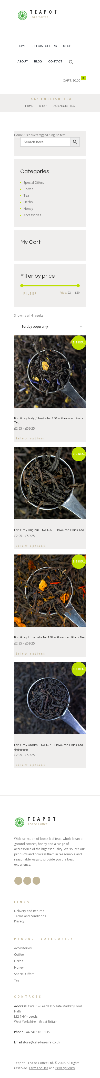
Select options (31, 438)
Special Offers (45, 46)
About (22, 61)
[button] (71, 63)
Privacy (19, 921)
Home (21, 46)
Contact (55, 61)
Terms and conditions (30, 916)
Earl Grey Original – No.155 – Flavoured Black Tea (49, 530)
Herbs (28, 202)
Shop (67, 46)
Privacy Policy (65, 1068)
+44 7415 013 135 (37, 1032)
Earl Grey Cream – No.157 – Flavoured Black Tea (48, 745)
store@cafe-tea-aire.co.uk (41, 1042)
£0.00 (77, 80)
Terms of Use (38, 1068)
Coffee (28, 189)
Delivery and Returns (29, 911)
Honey (28, 208)
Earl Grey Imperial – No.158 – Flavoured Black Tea (49, 637)
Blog (38, 61)
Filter (30, 293)
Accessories (32, 215)
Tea (26, 195)
